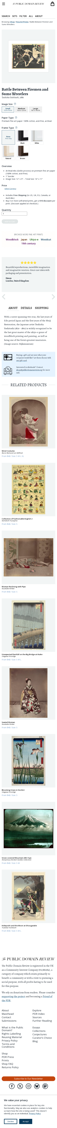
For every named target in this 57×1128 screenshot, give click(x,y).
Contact (6, 1017)
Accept (26, 1121)
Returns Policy (10, 1067)
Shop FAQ (7, 1063)
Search (6, 16)
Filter (23, 16)
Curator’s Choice (42, 1037)
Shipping (42, 308)
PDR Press (8, 1057)
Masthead (8, 1013)
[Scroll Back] (3, 297)
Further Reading (42, 1020)
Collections (38, 1030)
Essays (36, 1027)
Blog (35, 1041)
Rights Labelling (11, 1033)
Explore (36, 1010)
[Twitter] (20, 1086)
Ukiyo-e (34, 239)
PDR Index (38, 1013)
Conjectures (39, 1034)
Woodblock (12, 239)
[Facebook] (12, 1086)
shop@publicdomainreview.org (29, 370)
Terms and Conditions (8, 1045)
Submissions (9, 1020)
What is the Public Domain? (12, 1029)
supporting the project (13, 996)
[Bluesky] (37, 1086)
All (31, 16)
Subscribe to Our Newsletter (28, 1078)
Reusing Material (12, 1037)
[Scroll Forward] (53, 297)
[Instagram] (28, 1086)
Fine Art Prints (22, 22)
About (39, 16)
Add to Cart (10, 221)
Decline (10, 1121)
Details (26, 308)
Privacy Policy (9, 1040)
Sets (14, 16)
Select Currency (10, 189)
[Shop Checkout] (52, 4)
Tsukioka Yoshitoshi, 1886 (13, 97)
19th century (28, 243)
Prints (5, 1060)
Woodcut (46, 239)
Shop (12, 22)
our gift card (21, 360)
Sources (37, 1017)
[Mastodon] (45, 1086)
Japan (24, 239)
